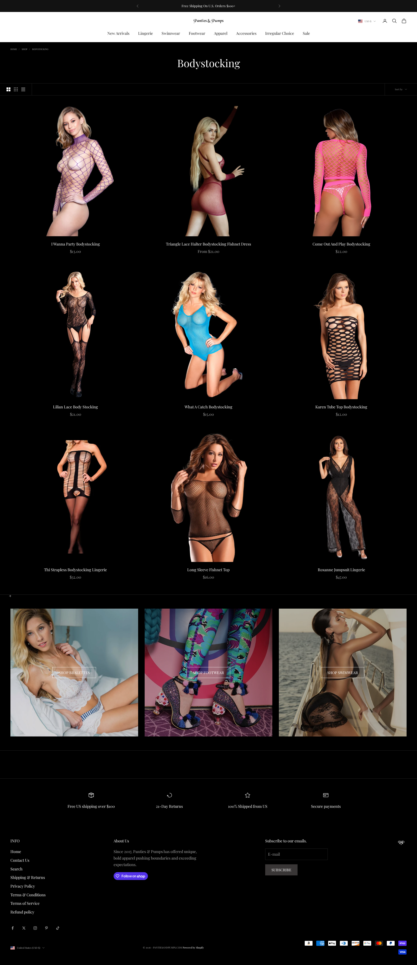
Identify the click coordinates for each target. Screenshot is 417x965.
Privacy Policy (22, 886)
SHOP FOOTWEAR (208, 672)
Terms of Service (25, 903)
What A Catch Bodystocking (208, 406)
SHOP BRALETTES (74, 672)
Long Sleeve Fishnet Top (208, 569)
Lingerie (145, 33)
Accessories (246, 33)
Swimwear (171, 33)
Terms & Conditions (28, 894)
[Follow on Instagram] (35, 928)
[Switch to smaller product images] (16, 89)
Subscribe (281, 869)
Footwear (197, 33)
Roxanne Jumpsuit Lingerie (341, 569)
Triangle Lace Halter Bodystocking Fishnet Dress (208, 244)
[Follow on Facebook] (12, 928)
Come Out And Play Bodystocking (341, 244)
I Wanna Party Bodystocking (75, 244)
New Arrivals (118, 33)
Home (13, 49)
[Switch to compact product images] (23, 89)
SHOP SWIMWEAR (342, 672)
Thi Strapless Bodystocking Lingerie (75, 569)
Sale (306, 33)
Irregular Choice (279, 33)
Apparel (220, 33)
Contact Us (19, 860)
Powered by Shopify (193, 947)
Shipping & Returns (27, 877)
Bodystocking (40, 49)
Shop (24, 49)
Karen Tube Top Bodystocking (341, 406)
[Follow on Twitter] (24, 928)
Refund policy (22, 912)
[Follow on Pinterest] (46, 928)
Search (16, 869)
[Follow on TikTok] (58, 928)
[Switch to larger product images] (8, 89)
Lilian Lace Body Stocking (75, 406)
